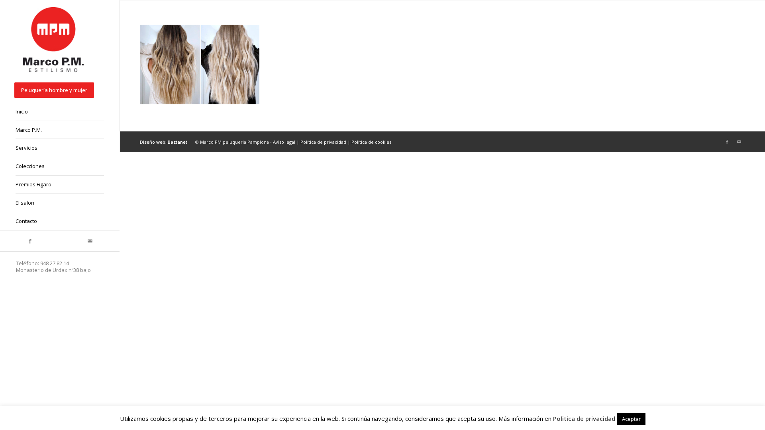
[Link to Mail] (90, 241)
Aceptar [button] (631, 418)
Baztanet (177, 142)
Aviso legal (284, 142)
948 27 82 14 (54, 263)
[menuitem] (60, 91)
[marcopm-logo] (54, 40)
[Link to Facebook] (30, 241)
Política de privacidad (323, 142)
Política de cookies (371, 142)
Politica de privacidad (584, 418)
